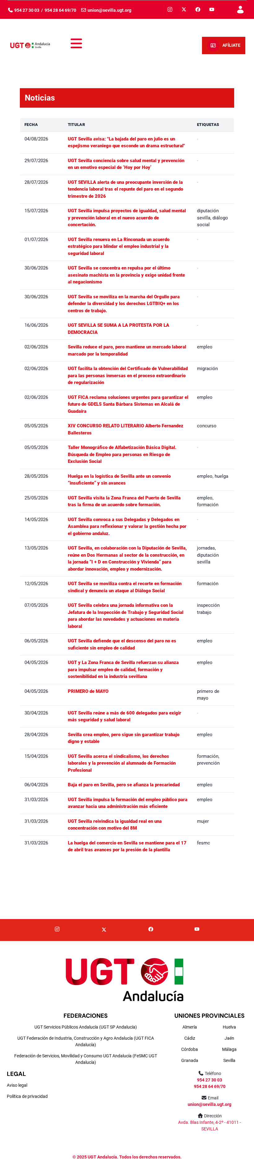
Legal (16, 1074)
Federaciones (86, 1016)
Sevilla (229, 1060)
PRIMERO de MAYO (88, 691)
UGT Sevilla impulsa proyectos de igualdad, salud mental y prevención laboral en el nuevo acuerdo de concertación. (127, 217)
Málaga (229, 1049)
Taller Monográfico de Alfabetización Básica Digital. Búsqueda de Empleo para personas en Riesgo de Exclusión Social (122, 454)
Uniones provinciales (209, 1016)
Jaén (229, 1038)
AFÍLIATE (231, 45)
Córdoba (189, 1049)
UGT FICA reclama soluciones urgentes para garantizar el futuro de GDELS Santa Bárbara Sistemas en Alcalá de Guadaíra (128, 404)
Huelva (229, 1027)
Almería (189, 1027)
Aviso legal (17, 1085)
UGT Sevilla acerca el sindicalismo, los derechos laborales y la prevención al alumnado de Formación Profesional (122, 763)
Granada (189, 1060)
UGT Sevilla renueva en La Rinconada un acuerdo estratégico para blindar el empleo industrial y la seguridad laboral (118, 246)
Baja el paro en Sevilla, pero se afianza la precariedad (124, 785)
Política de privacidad (27, 1096)
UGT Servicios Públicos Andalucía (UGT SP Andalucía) (85, 1027)
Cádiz (189, 1038)
